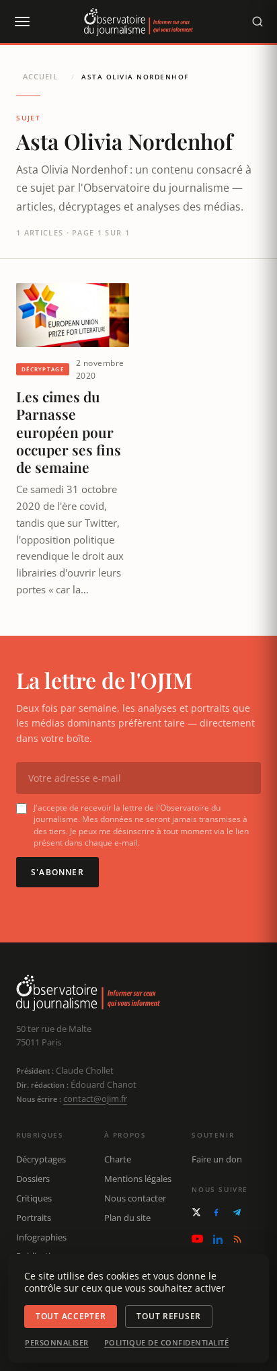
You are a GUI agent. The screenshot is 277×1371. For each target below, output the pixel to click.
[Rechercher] (257, 21)
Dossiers (33, 1179)
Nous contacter (135, 1198)
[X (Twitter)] (196, 1212)
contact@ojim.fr (95, 1098)
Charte (117, 1159)
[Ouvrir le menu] (21, 21)
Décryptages (41, 1159)
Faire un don (217, 1159)
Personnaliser (57, 1342)
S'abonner (57, 872)
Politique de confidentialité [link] (166, 1342)
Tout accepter (71, 1316)
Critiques (34, 1198)
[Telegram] (236, 1212)
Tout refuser (168, 1316)
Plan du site (127, 1218)
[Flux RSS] (237, 1239)
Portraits (33, 1218)
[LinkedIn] (218, 1239)
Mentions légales (137, 1179)
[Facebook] (216, 1212)
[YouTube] (197, 1238)
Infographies (41, 1237)
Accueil (40, 76)
